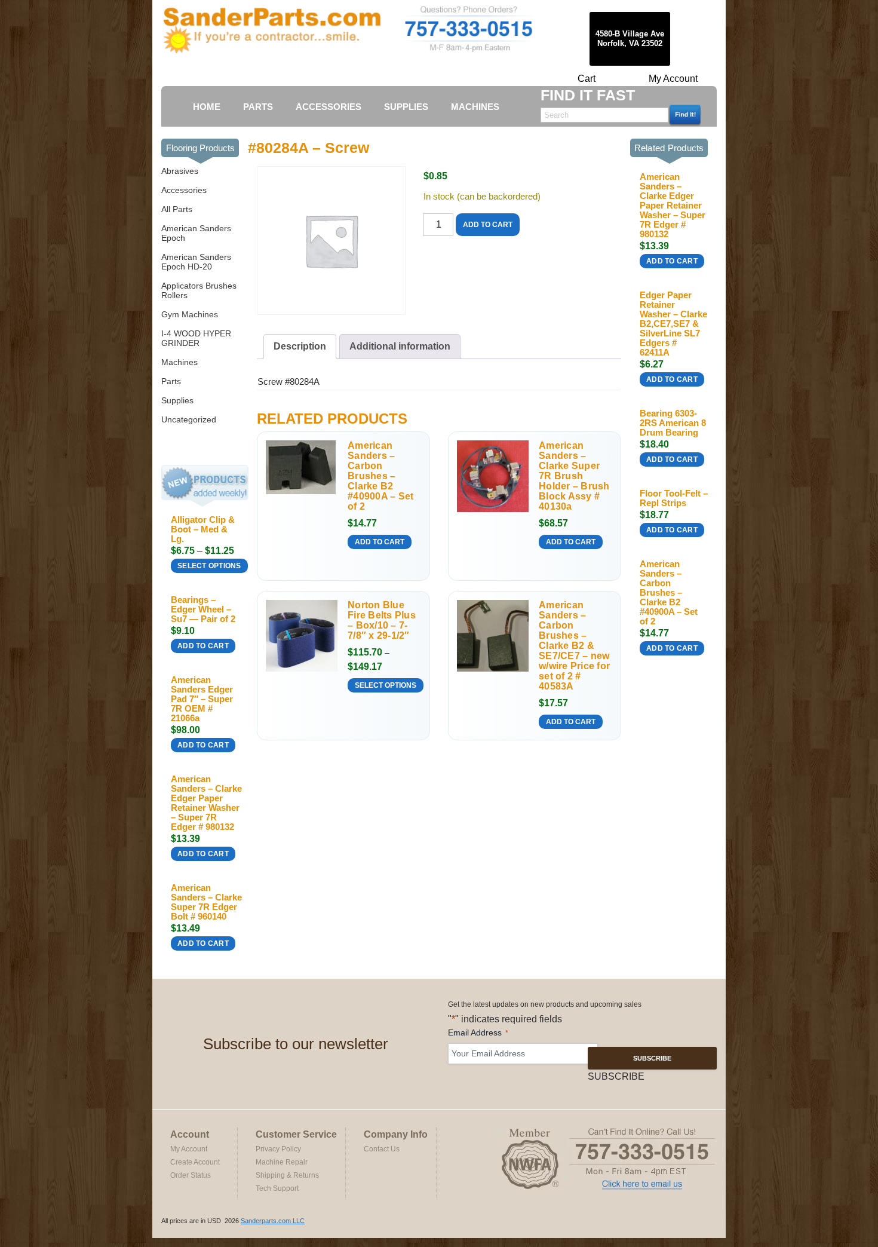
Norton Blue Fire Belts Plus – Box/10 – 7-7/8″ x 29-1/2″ (382, 620)
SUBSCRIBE (652, 1058)
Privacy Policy (278, 1149)
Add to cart (203, 646)
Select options (209, 566)
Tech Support (277, 1188)
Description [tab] (300, 346)
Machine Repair (282, 1162)
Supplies (177, 400)
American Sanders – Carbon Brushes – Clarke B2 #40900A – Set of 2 (380, 475)
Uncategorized (188, 419)
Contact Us (382, 1149)
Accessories (184, 190)
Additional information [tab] (399, 346)
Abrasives (179, 171)
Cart (586, 78)
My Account (673, 78)
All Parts (176, 209)
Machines (179, 362)
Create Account (195, 1162)
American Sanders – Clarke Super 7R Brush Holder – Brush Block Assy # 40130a (574, 475)
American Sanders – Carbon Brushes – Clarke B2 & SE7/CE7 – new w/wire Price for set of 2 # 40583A (574, 645)
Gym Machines (189, 314)
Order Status (190, 1175)
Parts (171, 381)
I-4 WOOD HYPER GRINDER (196, 338)
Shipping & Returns (287, 1175)
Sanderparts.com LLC (273, 1220)
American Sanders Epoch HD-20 (196, 261)
